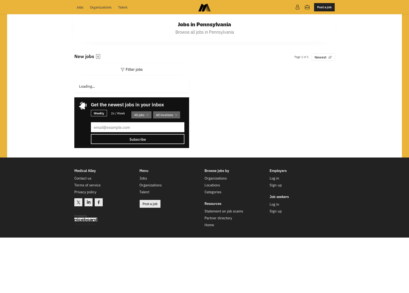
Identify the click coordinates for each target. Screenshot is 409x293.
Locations (212, 184)
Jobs (80, 7)
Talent (122, 7)
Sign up (276, 184)
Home (209, 224)
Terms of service (87, 184)
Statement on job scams (223, 210)
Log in (274, 178)
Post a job (324, 7)
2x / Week (118, 113)
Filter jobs (134, 69)
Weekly (99, 113)
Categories (212, 191)
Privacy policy (85, 191)
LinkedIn (88, 202)
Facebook (99, 202)
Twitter (78, 202)
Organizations (100, 7)
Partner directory (218, 217)
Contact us (82, 178)
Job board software (85, 224)
